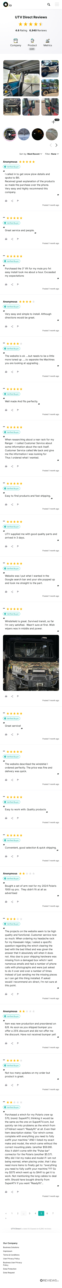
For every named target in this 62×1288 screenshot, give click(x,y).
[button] (49, 4)
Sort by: (29, 154)
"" (4, 217)
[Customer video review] (10, 134)
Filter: (50, 154)
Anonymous (10, 161)
